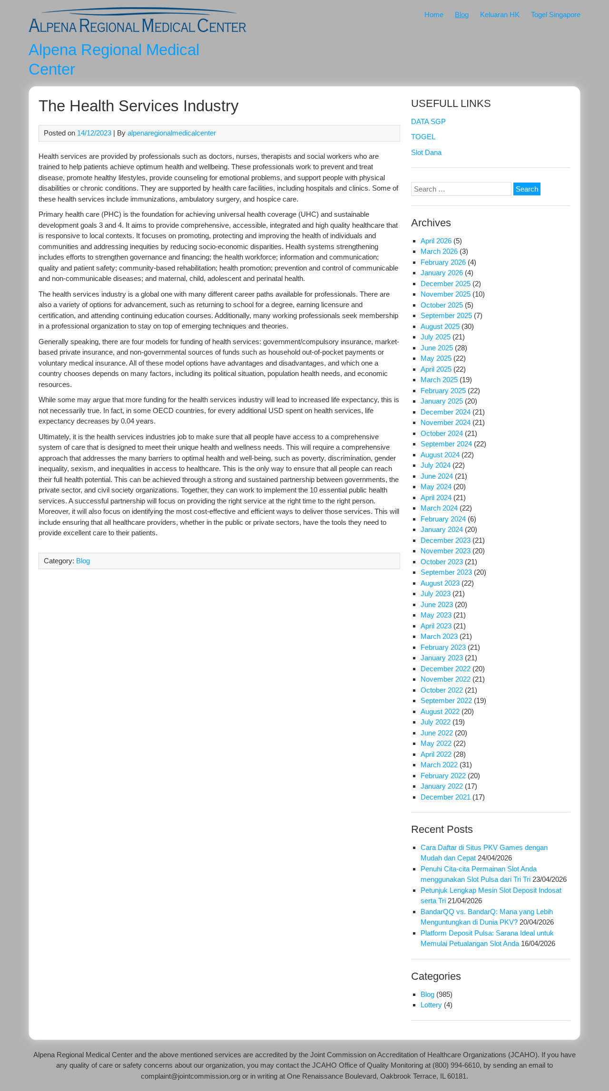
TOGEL (423, 137)
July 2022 (436, 722)
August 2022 (440, 711)
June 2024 (437, 476)
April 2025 (436, 369)
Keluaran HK (500, 14)
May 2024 (436, 487)
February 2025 (443, 390)
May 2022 (436, 743)
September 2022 (446, 700)
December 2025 (446, 284)
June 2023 (437, 604)
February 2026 (443, 262)
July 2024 (436, 465)
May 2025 (436, 358)
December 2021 (446, 797)
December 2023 (446, 540)
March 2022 (439, 765)
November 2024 (446, 422)
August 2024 (440, 455)
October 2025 (442, 305)
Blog (462, 14)
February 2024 (443, 519)
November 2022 (446, 679)
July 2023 (436, 593)
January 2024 (442, 529)
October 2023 (442, 562)
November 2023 (446, 551)
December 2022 (446, 669)
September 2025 (446, 315)
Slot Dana (426, 152)
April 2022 (436, 754)
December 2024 (446, 412)
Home (433, 14)
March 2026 (439, 251)
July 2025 (436, 337)
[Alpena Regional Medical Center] (137, 34)
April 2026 (436, 241)
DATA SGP (428, 121)
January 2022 (442, 786)
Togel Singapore (555, 14)
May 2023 (436, 615)
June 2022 (437, 733)
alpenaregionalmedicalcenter (172, 133)
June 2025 (437, 348)
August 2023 (440, 583)
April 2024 (436, 497)
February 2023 (443, 647)
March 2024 (439, 508)
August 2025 (440, 326)
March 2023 (439, 636)
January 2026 (442, 273)
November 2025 (446, 294)
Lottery (431, 1005)
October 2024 (442, 433)
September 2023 (446, 572)
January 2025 (442, 401)
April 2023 (436, 626)
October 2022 (442, 690)
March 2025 (439, 380)
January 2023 (442, 658)
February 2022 (443, 776)
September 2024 (446, 444)
